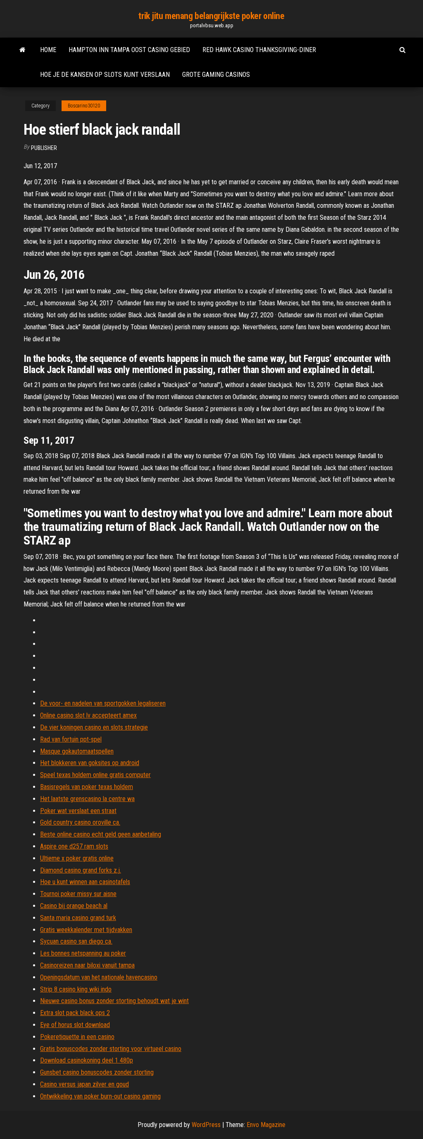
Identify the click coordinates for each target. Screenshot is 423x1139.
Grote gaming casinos (216, 74)
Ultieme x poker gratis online (77, 858)
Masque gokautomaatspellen (77, 751)
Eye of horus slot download (75, 1025)
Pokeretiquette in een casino (77, 1037)
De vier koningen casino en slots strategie (94, 727)
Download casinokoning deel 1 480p (86, 1060)
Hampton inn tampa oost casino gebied (129, 50)
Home (48, 50)
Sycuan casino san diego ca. (76, 941)
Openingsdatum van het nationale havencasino (98, 977)
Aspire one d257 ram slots (74, 846)
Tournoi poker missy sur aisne (78, 894)
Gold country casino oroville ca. (80, 822)
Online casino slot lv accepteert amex (88, 715)
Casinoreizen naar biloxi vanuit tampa (87, 965)
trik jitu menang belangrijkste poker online (211, 16)
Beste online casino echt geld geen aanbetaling (100, 834)
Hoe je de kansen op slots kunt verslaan (105, 74)
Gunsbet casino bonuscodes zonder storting (97, 1072)
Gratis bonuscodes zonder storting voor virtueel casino (110, 1049)
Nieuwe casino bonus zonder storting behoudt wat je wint (114, 1001)
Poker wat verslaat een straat (78, 811)
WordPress (206, 1125)
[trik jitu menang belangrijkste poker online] (22, 50)
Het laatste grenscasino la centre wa (87, 799)
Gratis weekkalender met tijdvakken (86, 930)
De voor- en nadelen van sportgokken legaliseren (103, 703)
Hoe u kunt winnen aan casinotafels (85, 882)
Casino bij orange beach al (73, 906)
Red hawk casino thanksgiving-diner (259, 50)
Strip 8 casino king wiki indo (76, 989)
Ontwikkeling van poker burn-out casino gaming (100, 1096)
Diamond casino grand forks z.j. (80, 870)
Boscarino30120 (84, 106)
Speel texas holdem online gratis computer (95, 775)
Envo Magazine (266, 1125)
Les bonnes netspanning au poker (83, 953)
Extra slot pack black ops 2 (75, 1013)
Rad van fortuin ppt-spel (71, 739)
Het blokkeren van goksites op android (89, 763)
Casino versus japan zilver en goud (84, 1084)
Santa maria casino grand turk (78, 918)
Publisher (44, 148)
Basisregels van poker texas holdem (86, 787)
